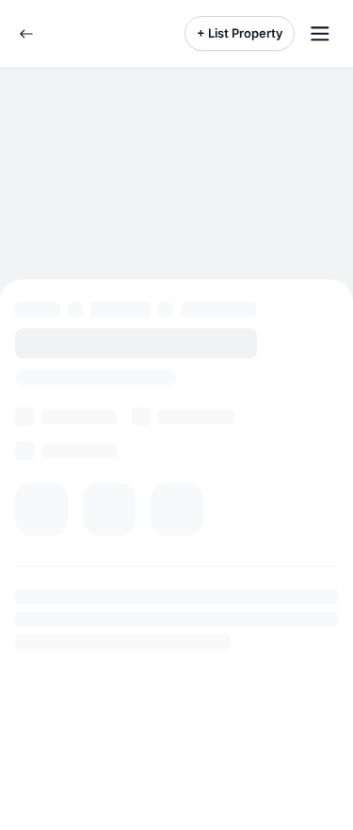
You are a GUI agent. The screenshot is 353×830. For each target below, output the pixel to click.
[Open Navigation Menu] (320, 34)
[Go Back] (26, 34)
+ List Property (239, 32)
